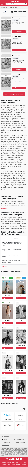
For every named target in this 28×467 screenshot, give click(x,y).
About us (9, 462)
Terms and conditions (21, 464)
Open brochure (18, 31)
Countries (4, 464)
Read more (4, 208)
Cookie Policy (15, 462)
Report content (11, 464)
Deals (5, 439)
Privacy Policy (22, 462)
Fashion (6, 7)
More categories (5, 445)
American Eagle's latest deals (14, 94)
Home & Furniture (20, 442)
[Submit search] (25, 4)
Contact (4, 462)
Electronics (7, 442)
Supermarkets (20, 439)
